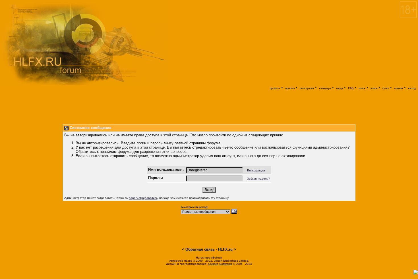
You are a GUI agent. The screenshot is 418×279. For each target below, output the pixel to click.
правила (290, 88)
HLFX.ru (225, 249)
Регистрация (256, 170)
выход (412, 88)
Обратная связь (200, 249)
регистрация (307, 88)
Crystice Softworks (220, 263)
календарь (325, 88)
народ (339, 88)
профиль (275, 88)
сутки (385, 88)
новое (374, 88)
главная (398, 88)
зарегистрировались (143, 197)
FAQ (350, 88)
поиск (362, 88)
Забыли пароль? (258, 178)
